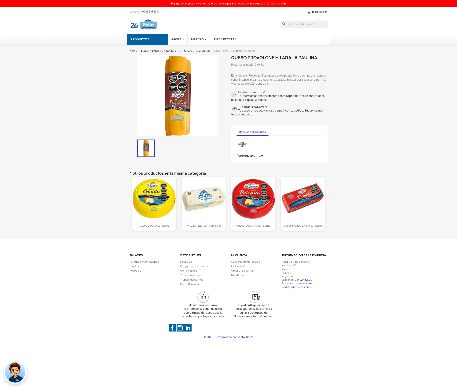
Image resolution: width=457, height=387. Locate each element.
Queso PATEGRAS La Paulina (253, 225)
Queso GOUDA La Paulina (154, 225)
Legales (134, 266)
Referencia (244, 156)
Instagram (180, 328)
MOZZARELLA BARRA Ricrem (204, 225)
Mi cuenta (239, 255)
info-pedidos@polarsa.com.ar (297, 285)
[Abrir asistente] (15, 372)
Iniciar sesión (239, 266)
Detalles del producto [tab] (252, 132)
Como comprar (189, 270)
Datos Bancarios (190, 284)
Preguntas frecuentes (194, 266)
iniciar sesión (278, 3)
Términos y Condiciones (144, 261)
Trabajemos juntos (191, 279)
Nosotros (135, 270)
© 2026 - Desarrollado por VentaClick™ (228, 337)
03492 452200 (151, 11)
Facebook (172, 328)
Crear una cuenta (242, 270)
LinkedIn (188, 328)
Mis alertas (237, 275)
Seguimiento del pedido (245, 261)
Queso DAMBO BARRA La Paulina (302, 225)
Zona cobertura (190, 275)
